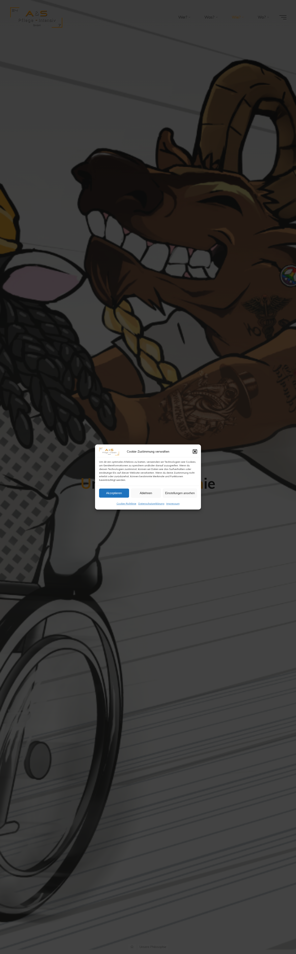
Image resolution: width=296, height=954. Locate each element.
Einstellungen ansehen (180, 493)
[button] (195, 451)
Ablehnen (146, 493)
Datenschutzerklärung (151, 503)
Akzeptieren (114, 493)
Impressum (173, 503)
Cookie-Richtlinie (126, 503)
